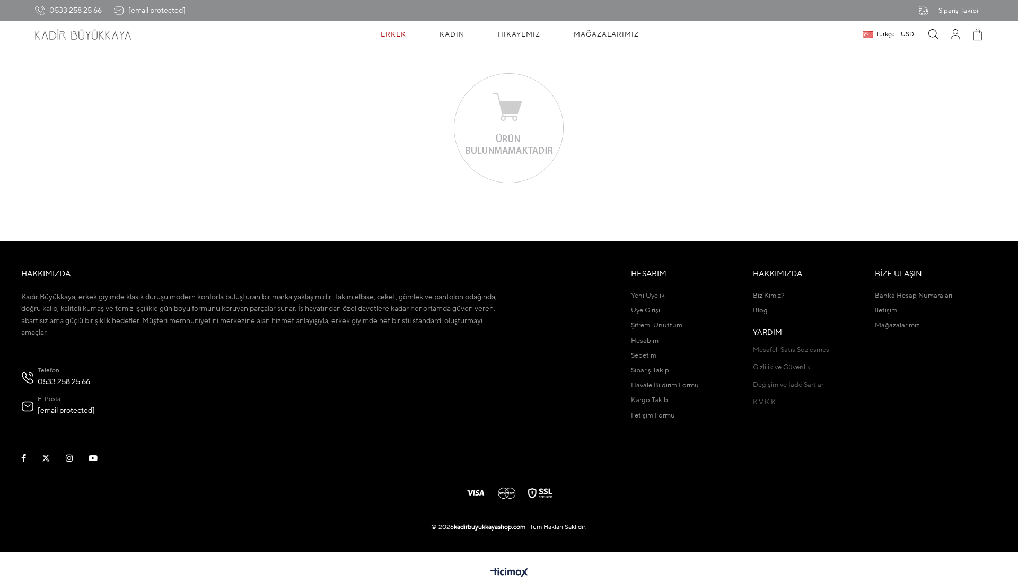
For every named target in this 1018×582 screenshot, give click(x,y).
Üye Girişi (645, 310)
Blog (760, 310)
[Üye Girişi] (955, 34)
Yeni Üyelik (648, 295)
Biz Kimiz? (769, 295)
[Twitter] (52, 458)
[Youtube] (100, 458)
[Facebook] (30, 458)
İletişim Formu (653, 415)
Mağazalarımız (897, 325)
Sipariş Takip (650, 370)
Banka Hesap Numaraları (913, 295)
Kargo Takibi (650, 400)
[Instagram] (76, 458)
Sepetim (643, 355)
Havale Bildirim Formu (665, 385)
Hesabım (645, 340)
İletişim (886, 310)
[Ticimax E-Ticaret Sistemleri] (509, 573)
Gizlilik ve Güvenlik (782, 367)
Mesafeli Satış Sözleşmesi (792, 349)
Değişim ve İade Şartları (789, 384)
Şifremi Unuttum (656, 325)
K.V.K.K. (765, 402)
